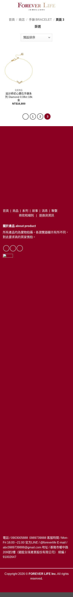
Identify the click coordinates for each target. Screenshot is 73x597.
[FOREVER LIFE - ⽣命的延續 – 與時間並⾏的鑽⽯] (36, 6)
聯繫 (54, 210)
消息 (45, 210)
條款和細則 (26, 215)
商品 (16, 210)
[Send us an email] (20, 248)
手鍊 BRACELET (40, 19)
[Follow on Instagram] (13, 248)
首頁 (12, 19)
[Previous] (25, 116)
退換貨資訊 (46, 215)
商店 (22, 19)
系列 (25, 210)
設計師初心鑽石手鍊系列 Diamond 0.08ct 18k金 (18, 97)
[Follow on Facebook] (6, 248)
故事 (35, 210)
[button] (5, 6)
